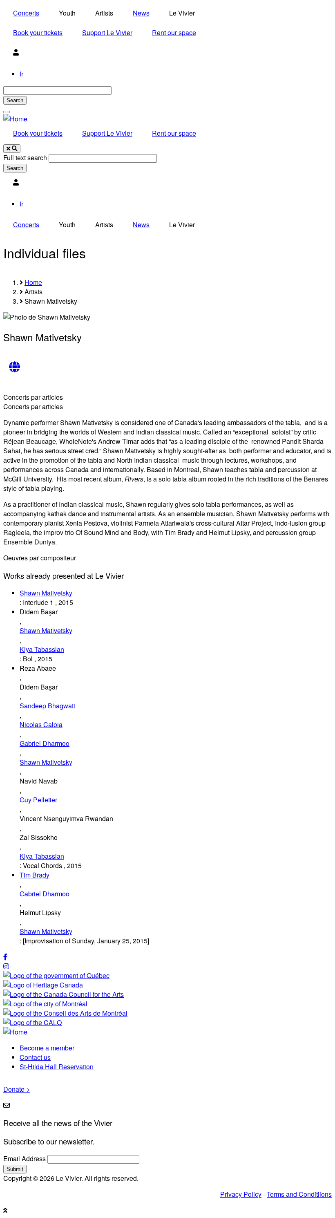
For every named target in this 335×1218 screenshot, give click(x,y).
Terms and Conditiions (299, 1194)
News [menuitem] (141, 13)
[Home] (15, 118)
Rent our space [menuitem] (174, 32)
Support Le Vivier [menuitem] (107, 32)
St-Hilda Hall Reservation (57, 1066)
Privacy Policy (240, 1194)
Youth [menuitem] (67, 13)
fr (21, 73)
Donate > (16, 1089)
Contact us (35, 1057)
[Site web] (14, 367)
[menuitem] (16, 53)
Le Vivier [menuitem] (182, 13)
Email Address (24, 1158)
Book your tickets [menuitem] (38, 32)
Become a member (47, 1047)
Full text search (25, 157)
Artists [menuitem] (104, 13)
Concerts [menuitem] (26, 13)
